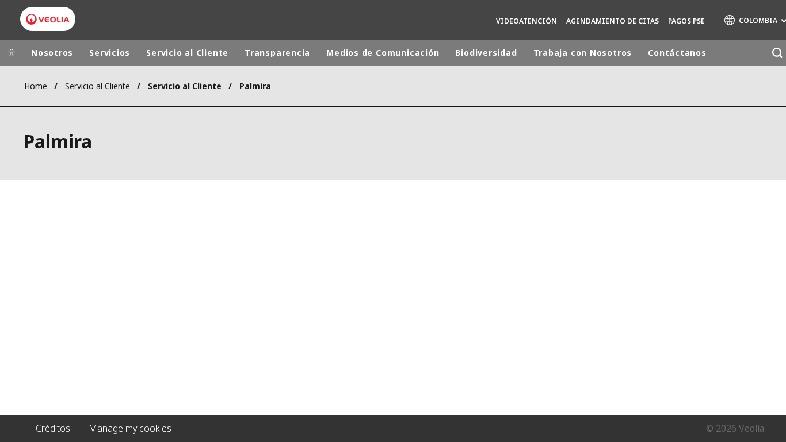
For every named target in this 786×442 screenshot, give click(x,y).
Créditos (53, 428)
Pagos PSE (686, 21)
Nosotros (52, 52)
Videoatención (526, 21)
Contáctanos (677, 52)
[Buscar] (777, 53)
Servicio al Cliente (187, 52)
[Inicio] (11, 53)
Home (35, 85)
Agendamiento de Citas (612, 21)
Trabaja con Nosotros (582, 52)
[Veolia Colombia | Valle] (48, 19)
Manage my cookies (130, 428)
